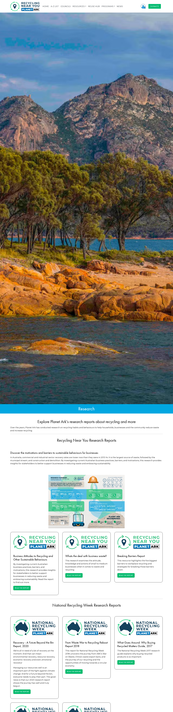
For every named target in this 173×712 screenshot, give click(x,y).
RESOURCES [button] (78, 6)
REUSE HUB (94, 6)
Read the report (22, 588)
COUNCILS (66, 6)
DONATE (154, 6)
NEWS (120, 6)
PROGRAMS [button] (107, 6)
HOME (45, 6)
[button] (143, 6)
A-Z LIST (55, 6)
